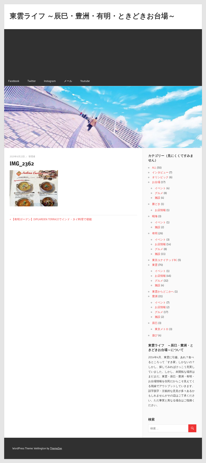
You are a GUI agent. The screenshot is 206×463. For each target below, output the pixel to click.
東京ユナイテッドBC (164, 260)
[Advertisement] (103, 51)
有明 (155, 233)
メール (68, 81)
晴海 (155, 216)
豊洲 (155, 296)
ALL (154, 167)
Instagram (50, 81)
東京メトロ (162, 329)
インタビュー (160, 172)
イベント (160, 188)
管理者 (31, 156)
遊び (155, 335)
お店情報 (160, 210)
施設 (157, 197)
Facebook (13, 81)
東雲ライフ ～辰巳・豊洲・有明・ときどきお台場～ (92, 15)
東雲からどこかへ (163, 291)
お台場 (156, 182)
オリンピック (160, 177)
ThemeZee (56, 448)
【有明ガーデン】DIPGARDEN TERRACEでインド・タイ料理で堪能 (51, 219)
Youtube (85, 81)
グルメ (159, 193)
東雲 (155, 264)
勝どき (156, 204)
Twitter (32, 81)
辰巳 (155, 323)
